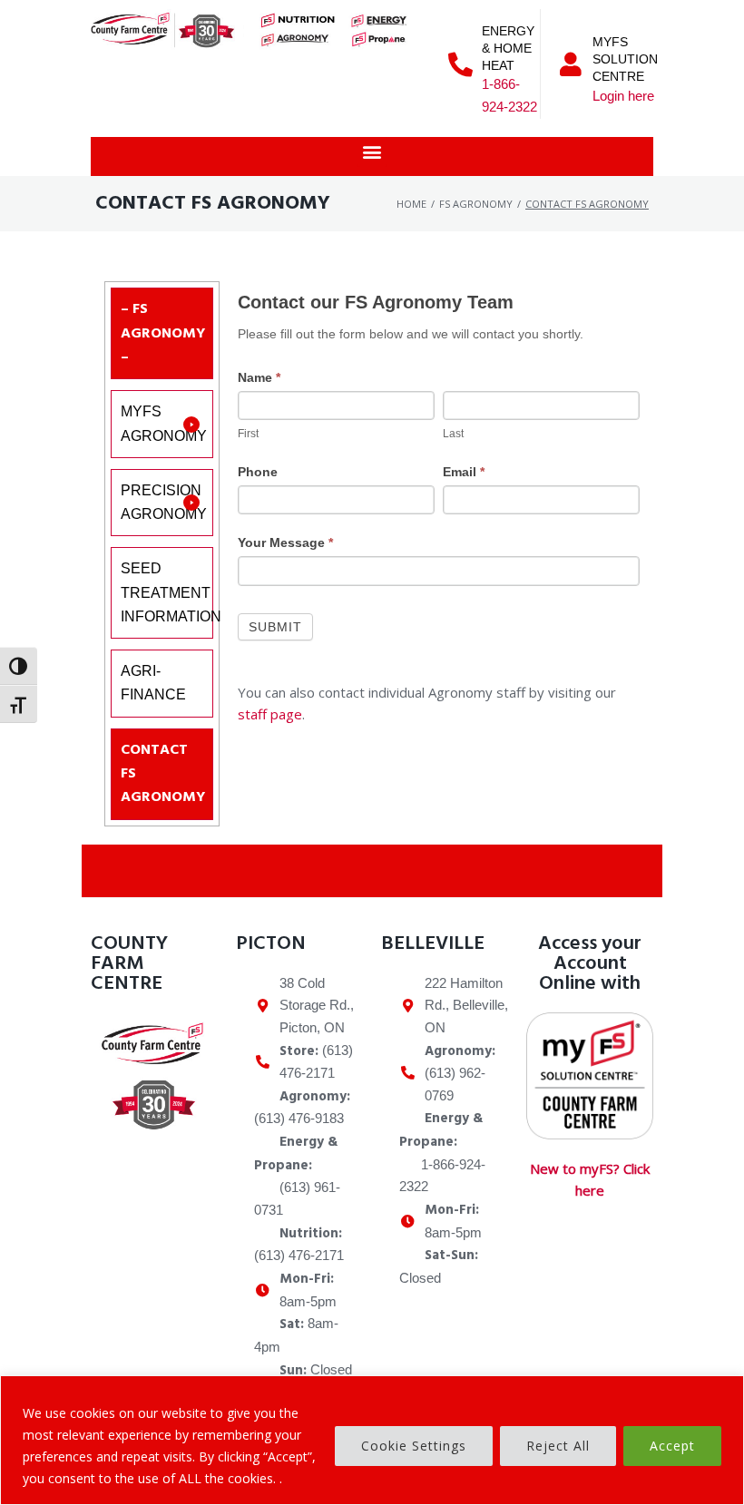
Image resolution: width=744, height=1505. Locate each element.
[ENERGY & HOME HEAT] (460, 64)
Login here (623, 95)
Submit (275, 627)
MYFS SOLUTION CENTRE (625, 58)
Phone (258, 471)
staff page (270, 714)
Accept (672, 1445)
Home (411, 203)
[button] (372, 152)
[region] (372, 1440)
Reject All (558, 1445)
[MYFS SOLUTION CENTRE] (571, 64)
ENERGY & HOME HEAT (508, 48)
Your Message (285, 542)
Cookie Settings (413, 1445)
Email (464, 471)
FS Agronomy (476, 203)
